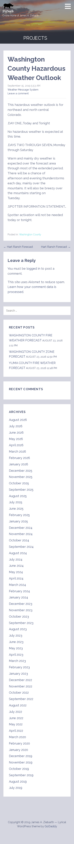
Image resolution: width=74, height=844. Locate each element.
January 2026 (18, 464)
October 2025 (19, 483)
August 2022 (18, 705)
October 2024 (19, 540)
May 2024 (16, 572)
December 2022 (20, 680)
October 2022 (19, 692)
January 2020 (18, 750)
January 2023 (18, 673)
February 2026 (19, 458)
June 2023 (16, 642)
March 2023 (17, 661)
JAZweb (8, 11)
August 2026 (18, 420)
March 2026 (17, 451)
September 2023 (21, 623)
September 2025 (21, 489)
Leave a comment (18, 93)
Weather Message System (23, 89)
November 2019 (20, 762)
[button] (69, 6)
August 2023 (18, 629)
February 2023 (19, 667)
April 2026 (16, 445)
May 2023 (16, 648)
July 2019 (15, 788)
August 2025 (18, 496)
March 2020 (17, 737)
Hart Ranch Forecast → (56, 246)
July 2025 (15, 502)
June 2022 (16, 718)
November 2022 (20, 686)
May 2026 (16, 439)
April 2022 (16, 730)
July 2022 (15, 711)
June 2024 (16, 565)
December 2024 (20, 528)
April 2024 (16, 578)
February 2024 (19, 591)
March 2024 (17, 585)
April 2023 (16, 654)
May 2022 (16, 724)
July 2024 (15, 559)
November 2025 (20, 477)
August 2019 (18, 781)
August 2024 (18, 553)
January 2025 (18, 521)
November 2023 (20, 610)
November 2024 (21, 534)
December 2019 (20, 756)
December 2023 (20, 604)
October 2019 (19, 769)
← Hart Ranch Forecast (18, 246)
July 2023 (15, 635)
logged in (33, 268)
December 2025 (20, 470)
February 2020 (19, 743)
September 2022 (21, 699)
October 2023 (19, 616)
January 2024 (18, 597)
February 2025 (19, 515)
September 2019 (21, 775)
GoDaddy (51, 826)
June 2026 (16, 432)
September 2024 (21, 546)
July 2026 (15, 426)
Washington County (30, 234)
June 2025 (16, 508)
